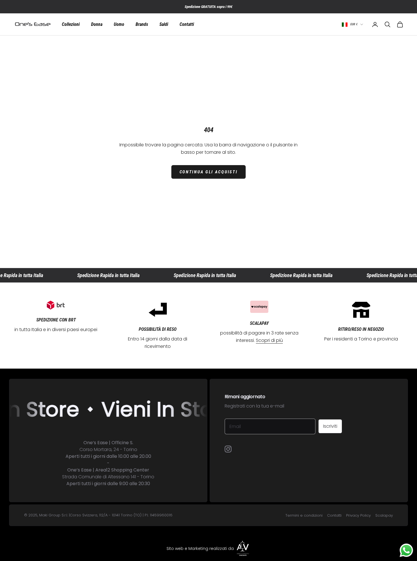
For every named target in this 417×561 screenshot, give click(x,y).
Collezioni (71, 24)
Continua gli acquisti (209, 171)
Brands (142, 24)
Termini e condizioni (304, 515)
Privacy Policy (358, 515)
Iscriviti (330, 426)
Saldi (163, 24)
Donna (96, 24)
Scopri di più (269, 340)
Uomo (119, 24)
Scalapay (384, 515)
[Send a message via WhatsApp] (406, 550)
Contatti (187, 24)
